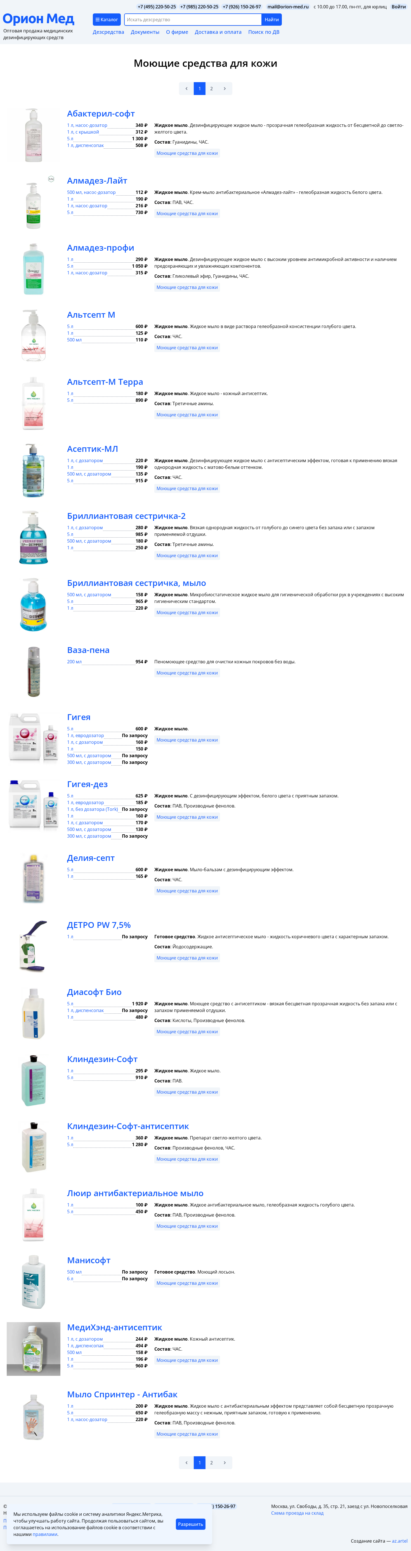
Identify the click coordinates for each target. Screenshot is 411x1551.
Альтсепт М (91, 314)
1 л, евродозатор (85, 735)
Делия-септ (91, 857)
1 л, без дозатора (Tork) (92, 809)
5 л (70, 139)
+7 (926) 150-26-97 (242, 7)
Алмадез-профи (100, 247)
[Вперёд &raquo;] (224, 88)
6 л (70, 1279)
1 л (70, 199)
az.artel (400, 1541)
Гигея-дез (87, 784)
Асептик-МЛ (92, 448)
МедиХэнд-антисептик (114, 1327)
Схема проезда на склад (297, 1513)
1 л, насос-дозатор (87, 125)
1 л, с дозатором (85, 460)
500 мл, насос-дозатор (91, 192)
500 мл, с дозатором (89, 474)
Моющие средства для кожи (187, 153)
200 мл (74, 662)
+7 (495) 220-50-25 (157, 7)
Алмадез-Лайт (97, 180)
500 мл (74, 340)
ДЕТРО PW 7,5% (99, 924)
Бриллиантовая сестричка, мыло (136, 582)
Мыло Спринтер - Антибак (122, 1394)
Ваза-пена (88, 649)
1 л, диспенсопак (85, 145)
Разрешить (190, 1524)
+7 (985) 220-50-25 (199, 7)
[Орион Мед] (48, 19)
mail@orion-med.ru (288, 7)
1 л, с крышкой (83, 132)
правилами (45, 1534)
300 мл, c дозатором (89, 836)
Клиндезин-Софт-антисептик (128, 1126)
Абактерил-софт (101, 113)
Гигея (79, 717)
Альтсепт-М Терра (105, 381)
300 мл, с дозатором (89, 762)
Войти (399, 7)
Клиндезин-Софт (102, 1059)
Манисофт (88, 1260)
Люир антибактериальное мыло (135, 1193)
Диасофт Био (94, 991)
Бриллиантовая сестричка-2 (126, 515)
